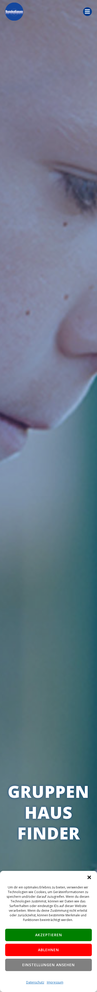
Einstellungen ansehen (48, 964)
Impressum (55, 982)
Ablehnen (48, 949)
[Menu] (87, 11)
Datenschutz (35, 982)
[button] (89, 877)
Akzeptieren (48, 934)
